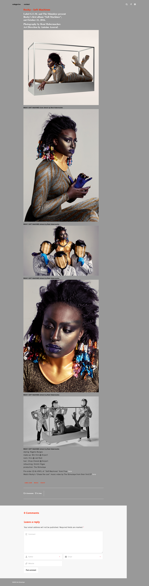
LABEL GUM (28, 483)
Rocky (43, 483)
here (70, 471)
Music (36, 483)
